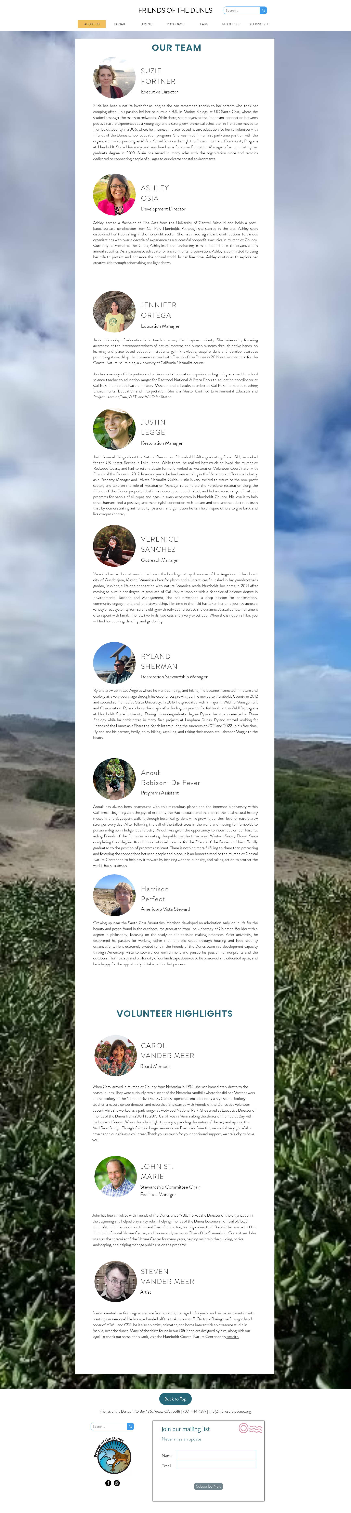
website (232, 1337)
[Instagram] (117, 1483)
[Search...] (263, 10)
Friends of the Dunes (115, 1411)
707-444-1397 (195, 1411)
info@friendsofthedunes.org (230, 1411)
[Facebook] (108, 1483)
